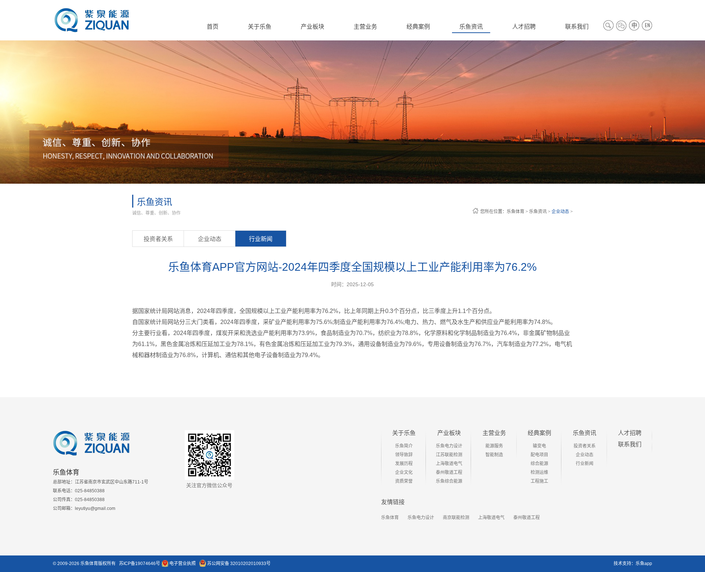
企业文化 (404, 472)
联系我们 (629, 444)
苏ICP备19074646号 (139, 563)
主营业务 (494, 433)
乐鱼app (644, 563)
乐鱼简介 (404, 446)
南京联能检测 (456, 517)
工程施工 (539, 481)
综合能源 (539, 463)
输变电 (539, 446)
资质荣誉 (404, 481)
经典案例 (539, 433)
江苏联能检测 (449, 454)
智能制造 (494, 454)
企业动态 (560, 211)
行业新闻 (260, 239)
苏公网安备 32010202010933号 (239, 563)
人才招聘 (629, 433)
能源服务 (494, 446)
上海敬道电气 (449, 463)
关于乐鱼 (404, 433)
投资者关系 (158, 239)
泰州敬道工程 (449, 472)
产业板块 (449, 433)
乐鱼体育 (515, 211)
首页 (212, 27)
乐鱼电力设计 (449, 446)
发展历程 (404, 463)
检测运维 (539, 472)
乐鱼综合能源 (449, 481)
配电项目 (539, 454)
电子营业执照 (182, 563)
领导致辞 (404, 454)
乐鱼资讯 (538, 211)
